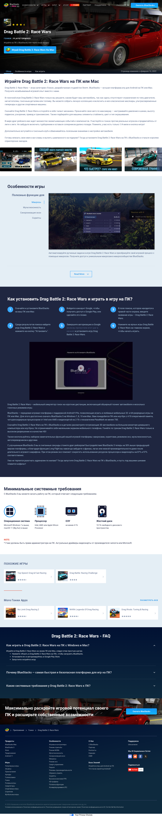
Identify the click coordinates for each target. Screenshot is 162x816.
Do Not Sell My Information (115, 807)
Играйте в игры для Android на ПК (101, 766)
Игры (43, 5)
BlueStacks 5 (9, 747)
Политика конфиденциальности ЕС (93, 807)
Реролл (52, 767)
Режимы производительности (60, 770)
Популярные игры (12, 766)
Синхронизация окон (57, 756)
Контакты (92, 750)
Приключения (10, 772)
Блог (54, 5)
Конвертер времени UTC (58, 787)
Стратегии (9, 792)
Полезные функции (56, 784)
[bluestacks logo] (10, 5)
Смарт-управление (56, 764)
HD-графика (53, 782)
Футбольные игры (12, 794)
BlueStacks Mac (10, 744)
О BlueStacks (93, 744)
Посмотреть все (149, 600)
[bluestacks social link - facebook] (140, 756)
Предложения (10, 753)
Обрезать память (55, 773)
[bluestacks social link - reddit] (135, 756)
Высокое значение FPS (57, 779)
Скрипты (52, 776)
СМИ (90, 756)
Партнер (87, 5)
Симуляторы (10, 786)
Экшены (8, 769)
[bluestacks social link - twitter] (146, 756)
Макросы (52, 759)
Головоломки (10, 777)
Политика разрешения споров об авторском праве (63, 807)
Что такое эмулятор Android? (100, 769)
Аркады (8, 774)
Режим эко (53, 762)
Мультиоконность (56, 753)
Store (71, 5)
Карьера (92, 753)
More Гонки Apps (16, 600)
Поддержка (100, 5)
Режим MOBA (54, 750)
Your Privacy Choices (83, 815)
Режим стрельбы (55, 747)
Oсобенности (29, 5)
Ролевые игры (10, 783)
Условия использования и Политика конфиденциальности (25, 807)
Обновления (132, 744)
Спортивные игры (12, 789)
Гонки (7, 38)
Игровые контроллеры (57, 744)
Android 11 (9, 756)
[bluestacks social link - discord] (130, 756)
